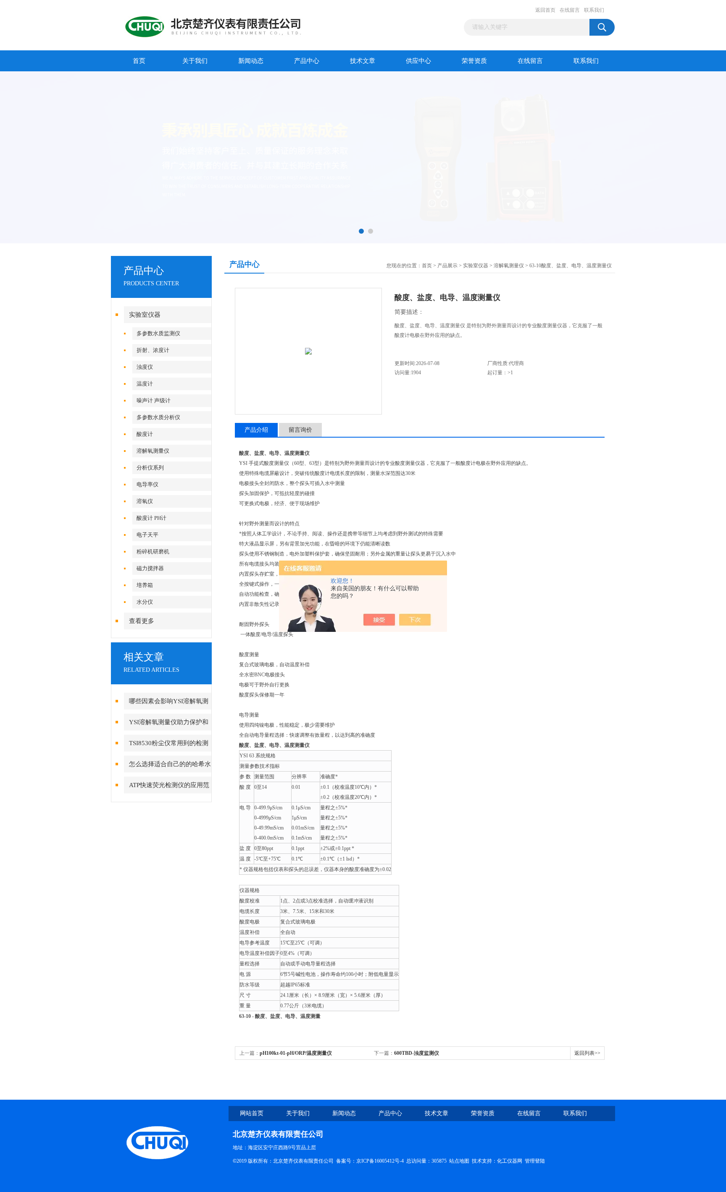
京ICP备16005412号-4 (380, 1161)
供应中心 (418, 60)
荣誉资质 (474, 60)
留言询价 (300, 430)
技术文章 (362, 60)
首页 (139, 60)
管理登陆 (535, 1161)
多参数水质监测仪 (158, 333)
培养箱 (145, 585)
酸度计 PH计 (151, 518)
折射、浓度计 (153, 350)
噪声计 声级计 (154, 400)
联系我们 (594, 10)
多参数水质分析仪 (158, 417)
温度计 (145, 384)
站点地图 (459, 1161)
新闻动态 (250, 60)
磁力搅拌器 (150, 568)
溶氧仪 (145, 501)
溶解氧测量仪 (153, 451)
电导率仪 (147, 484)
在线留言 (570, 10)
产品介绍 (256, 430)
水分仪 (145, 602)
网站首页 (251, 1113)
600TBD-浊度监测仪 (416, 1053)
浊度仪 (145, 367)
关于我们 (195, 60)
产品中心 (306, 60)
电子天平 (147, 535)
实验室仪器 (144, 314)
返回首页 (545, 10)
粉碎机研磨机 (153, 551)
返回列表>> (587, 1053)
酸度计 (145, 434)
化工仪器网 (509, 1161)
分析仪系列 (150, 467)
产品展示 (447, 266)
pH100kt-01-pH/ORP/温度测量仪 (296, 1053)
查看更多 (141, 621)
